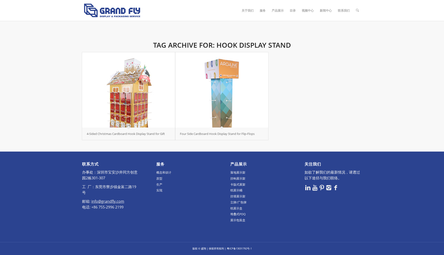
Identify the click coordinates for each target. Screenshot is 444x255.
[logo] (112, 10)
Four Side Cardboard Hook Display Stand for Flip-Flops (217, 134)
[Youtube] (314, 187)
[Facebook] (335, 187)
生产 (159, 184)
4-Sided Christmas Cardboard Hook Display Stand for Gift (126, 134)
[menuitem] (248, 10)
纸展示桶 (236, 190)
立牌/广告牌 (238, 202)
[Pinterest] (321, 187)
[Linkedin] (308, 187)
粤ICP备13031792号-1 (239, 248)
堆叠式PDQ (238, 214)
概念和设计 (163, 172)
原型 (159, 178)
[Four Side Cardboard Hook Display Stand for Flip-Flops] (221, 89)
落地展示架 (237, 172)
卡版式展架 (237, 184)
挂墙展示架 (237, 196)
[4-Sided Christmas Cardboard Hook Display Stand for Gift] (128, 89)
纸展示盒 (236, 208)
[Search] (357, 10)
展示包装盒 (237, 220)
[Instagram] (328, 187)
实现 (159, 190)
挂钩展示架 (237, 178)
